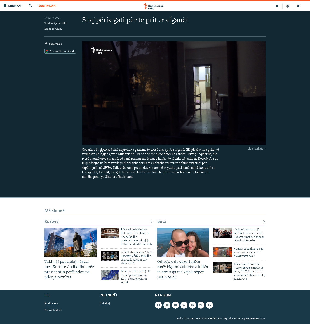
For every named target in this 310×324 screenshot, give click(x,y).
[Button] (53, 44)
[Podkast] (288, 6)
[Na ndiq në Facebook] (158, 305)
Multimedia (46, 6)
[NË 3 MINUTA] (277, 6)
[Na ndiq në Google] (209, 305)
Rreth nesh (51, 303)
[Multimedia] (298, 6)
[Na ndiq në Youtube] (175, 305)
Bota (161, 221)
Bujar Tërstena (53, 28)
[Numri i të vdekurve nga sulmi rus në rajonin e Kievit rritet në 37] (222, 252)
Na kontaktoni (53, 310)
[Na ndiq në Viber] (201, 305)
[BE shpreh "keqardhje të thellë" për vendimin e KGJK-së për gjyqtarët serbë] (110, 275)
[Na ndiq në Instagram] (166, 305)
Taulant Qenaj (52, 23)
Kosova (51, 221)
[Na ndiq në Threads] (192, 305)
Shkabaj (105, 303)
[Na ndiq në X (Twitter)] (183, 305)
